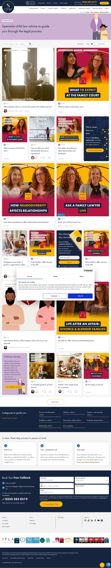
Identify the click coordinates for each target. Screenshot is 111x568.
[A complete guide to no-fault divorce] (41, 366)
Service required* (80, 478)
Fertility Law (72, 8)
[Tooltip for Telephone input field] (73, 484)
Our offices (5, 520)
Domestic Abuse (97, 8)
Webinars (32, 520)
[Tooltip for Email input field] (73, 490)
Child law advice (69, 412)
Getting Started (33, 8)
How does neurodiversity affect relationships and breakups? (67, 151)
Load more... (55, 402)
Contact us (104, 3)
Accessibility (32, 523)
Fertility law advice (45, 420)
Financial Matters (53, 8)
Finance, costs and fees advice (95, 413)
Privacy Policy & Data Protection (17, 558)
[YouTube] (98, 521)
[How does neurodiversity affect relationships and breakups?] (69, 129)
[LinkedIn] (92, 521)
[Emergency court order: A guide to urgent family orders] (14, 243)
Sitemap (48, 558)
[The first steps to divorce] (96, 366)
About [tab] (81, 276)
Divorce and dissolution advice (47, 413)
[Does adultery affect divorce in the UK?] (41, 243)
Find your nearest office (95, 150)
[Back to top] (102, 565)
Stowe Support (63, 3)
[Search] (30, 44)
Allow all (80, 296)
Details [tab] (55, 276)
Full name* (44, 478)
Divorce (42, 8)
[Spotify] (102, 521)
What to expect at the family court (70, 106)
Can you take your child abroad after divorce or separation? (40, 151)
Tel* (56, 484)
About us (49, 3)
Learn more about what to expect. (88, 462)
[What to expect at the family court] (83, 74)
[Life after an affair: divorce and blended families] (83, 308)
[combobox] (43, 485)
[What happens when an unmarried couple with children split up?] (28, 74)
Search (32, 3)
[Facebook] (95, 521)
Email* (56, 490)
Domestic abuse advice (95, 420)
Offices (107, 8)
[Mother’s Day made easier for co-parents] (69, 366)
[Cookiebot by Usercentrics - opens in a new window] (85, 271)
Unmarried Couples (84, 8)
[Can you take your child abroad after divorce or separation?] (41, 129)
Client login (61, 517)
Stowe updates (68, 426)
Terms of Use (5, 558)
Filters (88, 44)
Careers (55, 3)
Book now (60, 215)
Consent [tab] (29, 276)
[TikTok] (89, 521)
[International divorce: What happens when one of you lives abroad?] (28, 308)
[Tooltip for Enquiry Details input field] (108, 485)
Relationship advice (45, 426)
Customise (54, 296)
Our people (41, 3)
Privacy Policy (103, 498)
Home (88, 12)
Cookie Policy (30, 558)
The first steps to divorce (94, 384)
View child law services (13, 387)
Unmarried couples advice (72, 420)
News (31, 517)
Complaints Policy (40, 558)
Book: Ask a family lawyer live (69, 222)
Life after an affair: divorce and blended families (76, 340)
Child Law (63, 8)
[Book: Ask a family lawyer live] (83, 189)
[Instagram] (85, 521)
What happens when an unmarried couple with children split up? (28, 106)
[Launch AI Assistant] (108, 565)
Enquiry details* (91, 486)
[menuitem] (33, 8)
